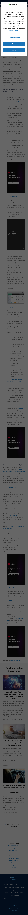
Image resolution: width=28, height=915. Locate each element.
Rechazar (14, 50)
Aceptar (14, 44)
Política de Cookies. (14, 30)
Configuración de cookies (14, 37)
